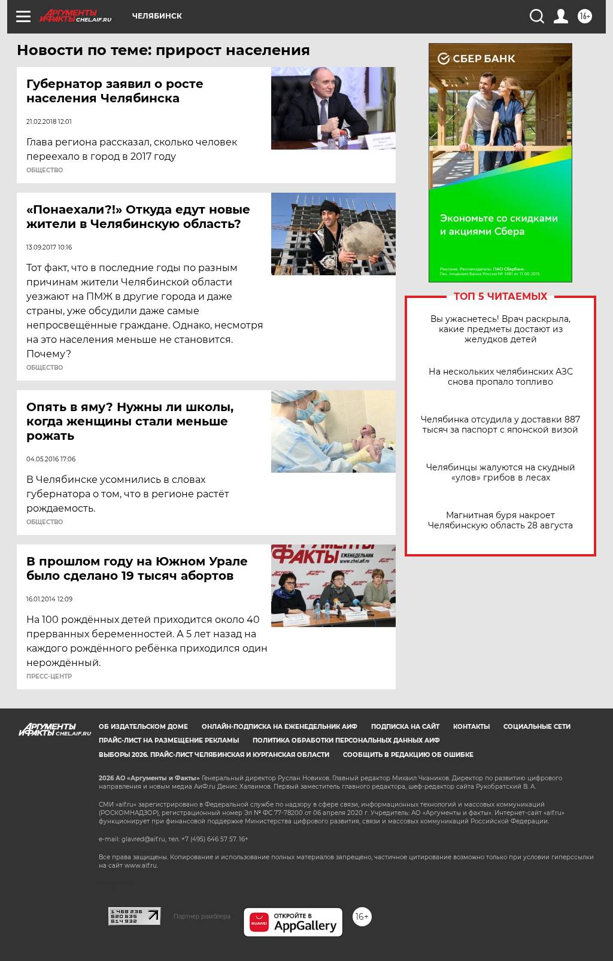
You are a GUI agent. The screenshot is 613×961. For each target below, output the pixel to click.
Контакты (471, 727)
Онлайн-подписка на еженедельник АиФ (279, 727)
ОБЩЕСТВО (44, 171)
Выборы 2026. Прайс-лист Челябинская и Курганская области (214, 755)
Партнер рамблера (202, 916)
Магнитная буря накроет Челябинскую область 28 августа (500, 520)
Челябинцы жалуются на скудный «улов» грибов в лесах (500, 473)
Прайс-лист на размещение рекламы (169, 740)
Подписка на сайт (405, 727)
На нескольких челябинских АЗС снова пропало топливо (501, 377)
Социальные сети (536, 727)
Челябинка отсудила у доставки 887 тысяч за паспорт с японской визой (500, 425)
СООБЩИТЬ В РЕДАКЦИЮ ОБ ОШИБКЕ (408, 755)
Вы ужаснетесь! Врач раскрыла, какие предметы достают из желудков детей (500, 329)
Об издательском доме (143, 727)
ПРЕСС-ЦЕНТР (49, 677)
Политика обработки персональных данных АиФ (346, 740)
